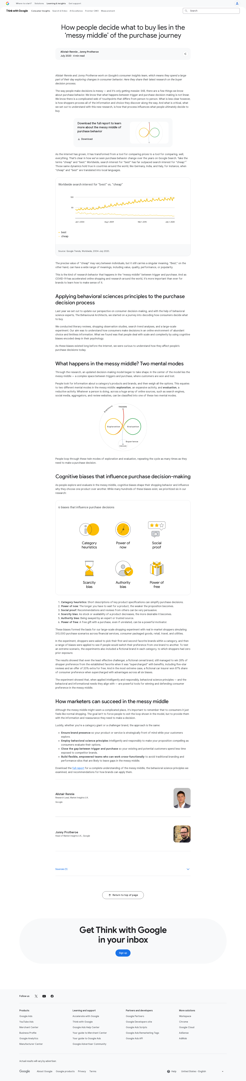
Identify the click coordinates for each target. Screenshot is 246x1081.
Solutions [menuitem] (39, 3)
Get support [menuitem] (75, 3)
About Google (44, 1071)
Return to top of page (125, 895)
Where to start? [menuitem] (24, 3)
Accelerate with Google (86, 1016)
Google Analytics (28, 1038)
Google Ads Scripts (136, 1027)
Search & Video (59, 11)
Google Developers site (139, 1021)
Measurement (108, 11)
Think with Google (83, 1021)
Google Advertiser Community (89, 1044)
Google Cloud (186, 1027)
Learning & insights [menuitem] (56, 3)
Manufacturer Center (31, 1044)
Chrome (183, 1021)
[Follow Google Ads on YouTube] (44, 996)
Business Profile (27, 1033)
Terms (92, 1071)
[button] (185, 54)
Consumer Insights (40, 11)
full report (78, 768)
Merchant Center (28, 1027)
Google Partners (135, 1016)
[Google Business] (8, 3)
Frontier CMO (92, 11)
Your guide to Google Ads (87, 1038)
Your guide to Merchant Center (90, 1033)
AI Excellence (76, 11)
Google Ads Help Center (86, 1027)
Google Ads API (134, 1038)
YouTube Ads (26, 1021)
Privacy (82, 1071)
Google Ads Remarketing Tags (142, 1033)
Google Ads (25, 1016)
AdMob (183, 1038)
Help (173, 1071)
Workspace (185, 1016)
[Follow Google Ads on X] (36, 996)
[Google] (24, 1071)
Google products (65, 1071)
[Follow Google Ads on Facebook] (52, 996)
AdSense (184, 1033)
